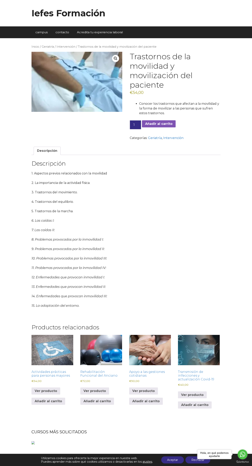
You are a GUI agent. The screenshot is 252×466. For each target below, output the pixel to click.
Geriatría (48, 46)
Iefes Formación (68, 13)
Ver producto (46, 391)
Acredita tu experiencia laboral (100, 32)
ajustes (147, 461)
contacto (62, 32)
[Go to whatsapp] (242, 454)
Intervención (66, 46)
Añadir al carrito (158, 124)
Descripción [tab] (47, 151)
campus (41, 32)
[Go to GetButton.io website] (242, 462)
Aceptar (172, 460)
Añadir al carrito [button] (48, 401)
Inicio (35, 46)
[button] (115, 58)
